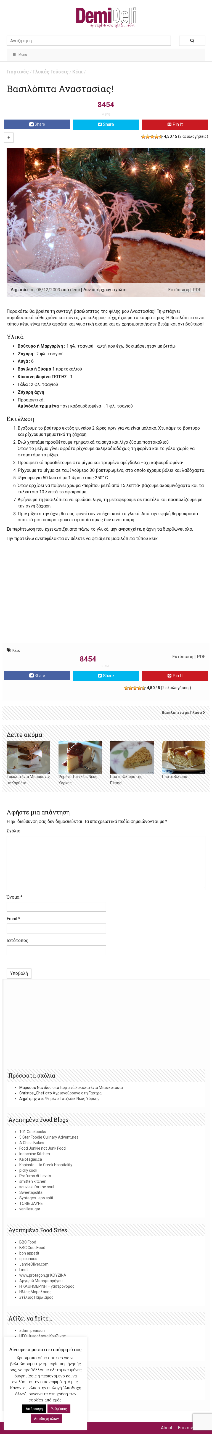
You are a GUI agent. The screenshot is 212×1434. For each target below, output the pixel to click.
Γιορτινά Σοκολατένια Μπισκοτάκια (91, 1087)
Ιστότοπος (17, 940)
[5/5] (161, 136)
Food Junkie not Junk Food (42, 1148)
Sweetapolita (31, 1192)
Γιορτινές (18, 72)
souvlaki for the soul (36, 1187)
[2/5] (147, 136)
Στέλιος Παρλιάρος (36, 1297)
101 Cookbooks (32, 1131)
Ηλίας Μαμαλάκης (35, 1292)
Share (39, 124)
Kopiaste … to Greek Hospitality (45, 1165)
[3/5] (152, 136)
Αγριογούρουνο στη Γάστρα (77, 1093)
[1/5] (143, 136)
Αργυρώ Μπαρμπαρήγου (41, 1281)
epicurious (28, 1258)
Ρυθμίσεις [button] (59, 1409)
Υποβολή (19, 973)
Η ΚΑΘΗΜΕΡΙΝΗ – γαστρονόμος (47, 1286)
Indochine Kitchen (34, 1154)
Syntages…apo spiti (36, 1198)
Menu (22, 55)
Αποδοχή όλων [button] (46, 1419)
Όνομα (14, 897)
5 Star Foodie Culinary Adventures (48, 1137)
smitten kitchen (32, 1181)
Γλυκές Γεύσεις (50, 72)
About (166, 1427)
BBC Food (27, 1242)
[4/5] (156, 136)
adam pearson (32, 1330)
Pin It (177, 124)
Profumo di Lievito (35, 1176)
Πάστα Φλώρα (174, 776)
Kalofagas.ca (30, 1159)
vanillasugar (29, 1209)
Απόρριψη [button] (34, 1409)
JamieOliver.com (34, 1264)
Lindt (23, 1270)
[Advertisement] (106, 600)
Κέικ (77, 72)
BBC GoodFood (32, 1247)
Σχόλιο (13, 831)
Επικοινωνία (190, 1427)
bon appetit (29, 1253)
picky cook (28, 1170)
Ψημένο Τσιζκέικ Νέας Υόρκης (72, 1098)
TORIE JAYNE (31, 1203)
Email (13, 918)
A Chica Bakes (31, 1143)
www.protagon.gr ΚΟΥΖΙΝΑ (42, 1275)
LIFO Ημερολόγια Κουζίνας (42, 1336)
